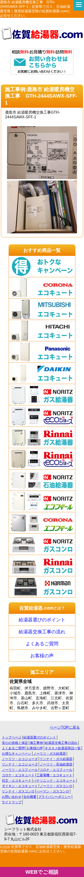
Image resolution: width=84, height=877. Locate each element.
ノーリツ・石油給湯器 (56, 764)
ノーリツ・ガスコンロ (56, 786)
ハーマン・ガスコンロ (52, 791)
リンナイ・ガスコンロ (18, 791)
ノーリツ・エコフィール (20, 770)
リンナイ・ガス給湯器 (56, 759)
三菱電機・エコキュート (54, 775)
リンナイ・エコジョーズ (20, 764)
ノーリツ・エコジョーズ (20, 759)
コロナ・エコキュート (18, 775)
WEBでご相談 (42, 872)
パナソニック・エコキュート (54, 780)
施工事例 (36, 743)
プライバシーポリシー (54, 797)
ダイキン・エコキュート (20, 786)
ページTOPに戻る (65, 727)
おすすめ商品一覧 (42, 250)
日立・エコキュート (16, 780)
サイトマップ (11, 802)
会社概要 (29, 797)
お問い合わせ (11, 797)
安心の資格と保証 (15, 743)
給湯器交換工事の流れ (42, 631)
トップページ (11, 737)
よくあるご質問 (42, 643)
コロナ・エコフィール (56, 770)
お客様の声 (42, 655)
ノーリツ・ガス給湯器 (49, 753)
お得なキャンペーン (16, 753)
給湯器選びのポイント (42, 619)
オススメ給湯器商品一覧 (63, 748)
